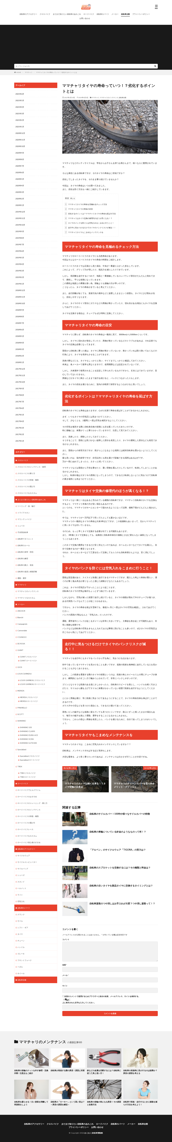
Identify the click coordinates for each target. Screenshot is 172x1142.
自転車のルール (24, 545)
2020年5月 (19, 179)
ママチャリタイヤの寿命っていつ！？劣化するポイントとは (56, 72)
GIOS (20, 667)
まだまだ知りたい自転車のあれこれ (67, 14)
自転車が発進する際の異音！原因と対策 (68, 1070)
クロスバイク (45, 14)
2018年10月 (20, 303)
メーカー (114, 14)
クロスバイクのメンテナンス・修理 (32, 467)
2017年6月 (19, 408)
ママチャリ (28, 72)
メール (65, 975)
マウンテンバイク (25, 519)
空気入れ (21, 901)
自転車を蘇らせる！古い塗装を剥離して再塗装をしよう (31, 1103)
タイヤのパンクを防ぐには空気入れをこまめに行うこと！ (89, 223)
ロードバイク (88, 14)
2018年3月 (19, 349)
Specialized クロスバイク (30, 756)
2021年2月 (19, 120)
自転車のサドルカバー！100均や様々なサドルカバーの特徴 (119, 813)
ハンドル (21, 947)
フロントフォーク (25, 960)
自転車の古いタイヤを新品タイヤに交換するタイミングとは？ (121, 885)
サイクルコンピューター (27, 862)
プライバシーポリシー (141, 14)
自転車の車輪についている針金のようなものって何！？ (117, 831)
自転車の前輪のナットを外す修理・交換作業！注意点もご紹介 (31, 1071)
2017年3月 (19, 428)
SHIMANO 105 (26, 727)
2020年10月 (20, 146)
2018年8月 (19, 316)
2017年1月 (19, 441)
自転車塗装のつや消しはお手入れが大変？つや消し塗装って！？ (122, 903)
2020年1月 (19, 205)
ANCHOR (21, 611)
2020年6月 (19, 172)
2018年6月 (19, 329)
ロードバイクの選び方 (26, 823)
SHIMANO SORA (27, 739)
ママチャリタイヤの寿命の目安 (79, 209)
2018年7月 (19, 323)
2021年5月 (19, 100)
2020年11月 (20, 140)
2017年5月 (19, 415)
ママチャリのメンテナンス (109, 97)
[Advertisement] (86, 45)
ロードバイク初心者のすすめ (29, 842)
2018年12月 (20, 290)
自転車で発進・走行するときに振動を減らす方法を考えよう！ (140, 1103)
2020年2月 (19, 199)
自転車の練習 (23, 558)
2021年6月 (19, 94)
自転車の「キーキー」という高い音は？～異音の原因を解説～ (68, 1103)
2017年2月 (19, 434)
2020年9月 (19, 153)
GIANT (20, 650)
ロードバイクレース (25, 829)
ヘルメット (22, 888)
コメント (65, 939)
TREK (20, 766)
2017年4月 (19, 421)
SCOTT (21, 714)
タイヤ (20, 934)
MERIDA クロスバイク (29, 697)
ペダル (20, 967)
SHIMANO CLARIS (27, 731)
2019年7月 (19, 244)
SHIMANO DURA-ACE (29, 735)
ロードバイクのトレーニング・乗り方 (32, 803)
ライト (20, 895)
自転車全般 (125, 14)
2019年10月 (20, 225)
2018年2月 (19, 356)
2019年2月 (19, 277)
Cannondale (22, 630)
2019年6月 (19, 251)
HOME (18, 72)
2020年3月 (19, 192)
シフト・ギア (23, 927)
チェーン (21, 941)
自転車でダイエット (25, 539)
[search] (155, 66)
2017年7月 (19, 402)
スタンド (21, 882)
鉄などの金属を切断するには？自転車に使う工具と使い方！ (104, 1071)
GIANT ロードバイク (28, 661)
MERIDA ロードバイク (29, 701)
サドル (20, 921)
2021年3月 (19, 113)
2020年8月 (19, 159)
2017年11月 (20, 375)
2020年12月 (20, 133)
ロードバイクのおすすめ (27, 796)
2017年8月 (19, 395)
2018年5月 (19, 336)
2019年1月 (19, 284)
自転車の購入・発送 (25, 565)
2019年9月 (19, 231)
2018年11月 (20, 297)
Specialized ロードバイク (30, 760)
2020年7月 (19, 166)
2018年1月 (19, 362)
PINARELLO (22, 708)
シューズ (21, 875)
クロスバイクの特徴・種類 (28, 480)
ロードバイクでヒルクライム (29, 790)
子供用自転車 (23, 532)
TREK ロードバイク (28, 777)
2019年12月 (20, 212)
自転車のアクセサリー (28, 14)
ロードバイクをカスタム (27, 836)
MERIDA (21, 691)
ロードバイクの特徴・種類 (28, 816)
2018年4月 (19, 343)
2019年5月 (19, 257)
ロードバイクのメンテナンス (29, 810)
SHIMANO (22, 721)
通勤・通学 (22, 578)
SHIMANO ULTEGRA (28, 743)
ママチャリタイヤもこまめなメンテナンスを (84, 232)
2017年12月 (20, 369)
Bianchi (20, 617)
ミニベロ (21, 526)
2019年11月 (20, 218)
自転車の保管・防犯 (25, 552)
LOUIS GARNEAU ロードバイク (32, 684)
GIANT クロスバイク (28, 657)
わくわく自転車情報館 (93, 1133)
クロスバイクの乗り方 (26, 473)
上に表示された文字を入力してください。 (79, 1002)
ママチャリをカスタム (26, 598)
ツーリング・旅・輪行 (26, 506)
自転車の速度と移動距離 (27, 571)
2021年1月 (19, 127)
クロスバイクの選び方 (26, 486)
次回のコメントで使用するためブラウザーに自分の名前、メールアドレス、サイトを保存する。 (102, 996)
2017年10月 (20, 382)
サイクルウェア (24, 855)
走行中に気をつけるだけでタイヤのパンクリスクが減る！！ (90, 228)
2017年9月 (19, 388)
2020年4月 (19, 185)
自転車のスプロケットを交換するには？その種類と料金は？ (120, 867)
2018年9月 (19, 310)
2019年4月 (19, 264)
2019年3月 (19, 271)
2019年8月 (19, 238)
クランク (21, 914)
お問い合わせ (84, 18)
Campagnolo (22, 624)
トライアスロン (24, 513)
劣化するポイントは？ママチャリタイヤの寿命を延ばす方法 (90, 214)
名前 (64, 965)
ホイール (21, 973)
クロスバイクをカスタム (27, 493)
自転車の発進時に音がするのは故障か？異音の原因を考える (140, 1071)
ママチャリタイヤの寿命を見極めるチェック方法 (86, 204)
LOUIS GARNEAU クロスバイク (32, 680)
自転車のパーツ (103, 14)
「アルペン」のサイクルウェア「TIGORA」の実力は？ (117, 849)
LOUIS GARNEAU (25, 674)
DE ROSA (21, 644)
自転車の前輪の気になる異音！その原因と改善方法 (104, 1103)
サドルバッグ (23, 869)
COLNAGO (22, 637)
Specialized (22, 749)
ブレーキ (21, 954)
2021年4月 (19, 107)
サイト (65, 986)
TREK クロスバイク (28, 773)
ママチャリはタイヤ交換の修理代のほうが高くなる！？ (88, 218)
